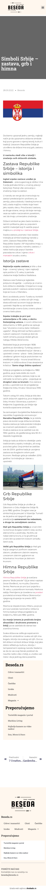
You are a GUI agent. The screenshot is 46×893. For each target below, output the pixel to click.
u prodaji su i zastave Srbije (25, 230)
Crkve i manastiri (16, 672)
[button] (43, 7)
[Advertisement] (23, 31)
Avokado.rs (31, 888)
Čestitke (11, 683)
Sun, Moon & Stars (16, 734)
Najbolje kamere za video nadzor (19, 727)
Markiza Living (15, 720)
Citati (10, 677)
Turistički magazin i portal (20, 715)
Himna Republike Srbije (14, 577)
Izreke (11, 689)
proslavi (39, 592)
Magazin (12, 700)
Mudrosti (12, 694)
